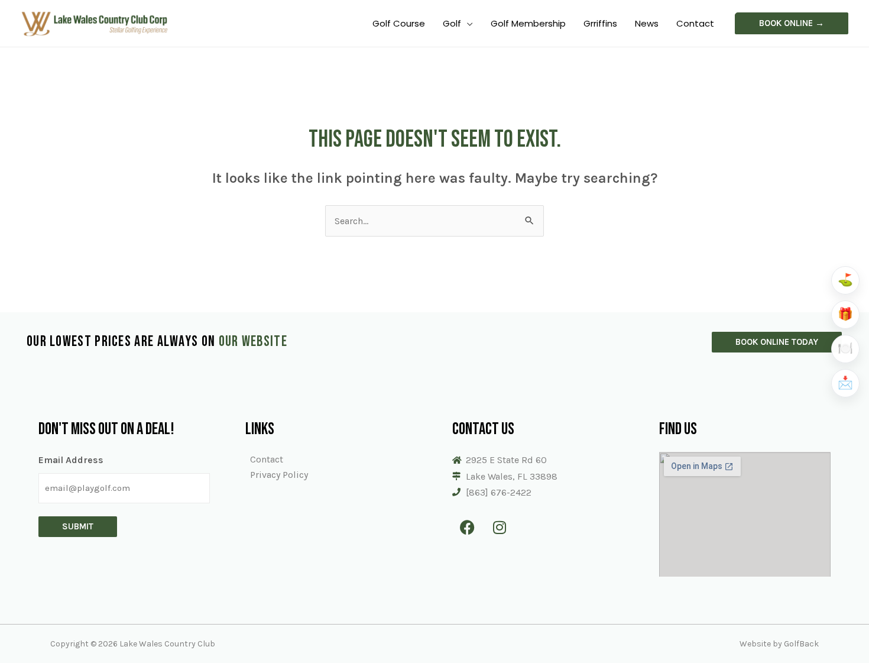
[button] (791, 23)
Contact (266, 459)
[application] (467, 23)
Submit (77, 526)
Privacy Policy (279, 474)
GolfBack (801, 644)
